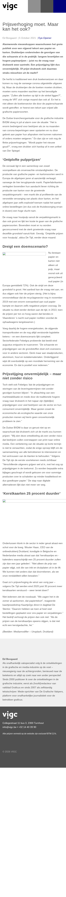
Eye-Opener (44, 38)
